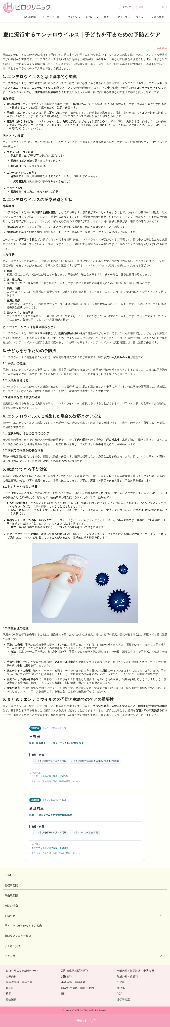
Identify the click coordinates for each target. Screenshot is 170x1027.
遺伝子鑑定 (123, 999)
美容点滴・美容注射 (73, 982)
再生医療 (11, 999)
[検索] (163, 7)
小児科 (121, 982)
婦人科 (10, 988)
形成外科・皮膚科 (127, 976)
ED (63, 993)
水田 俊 (34, 737)
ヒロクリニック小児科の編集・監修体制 (48, 776)
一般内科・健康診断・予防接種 (135, 970)
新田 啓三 (36, 808)
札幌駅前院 (11, 885)
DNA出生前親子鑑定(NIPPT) (78, 988)
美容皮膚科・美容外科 (19, 982)
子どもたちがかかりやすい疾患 (23, 925)
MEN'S (121, 988)
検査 (106, 17)
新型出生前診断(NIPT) (74, 970)
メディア (126, 7)
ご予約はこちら (85, 1021)
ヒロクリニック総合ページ (22, 970)
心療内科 (11, 976)
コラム (139, 17)
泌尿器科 (66, 976)
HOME (9, 875)
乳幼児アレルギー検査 (18, 935)
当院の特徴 (29, 17)
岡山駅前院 (11, 895)
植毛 (8, 993)
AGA (119, 993)
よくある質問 (156, 17)
